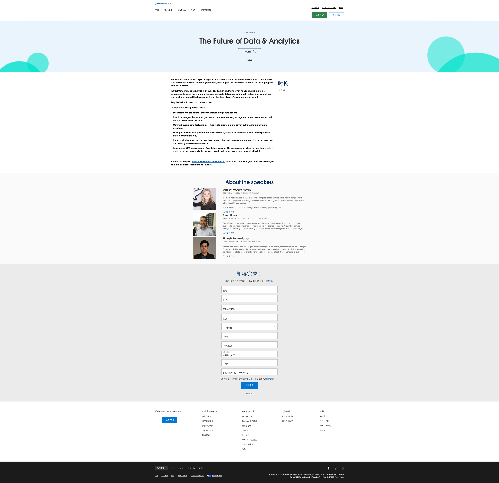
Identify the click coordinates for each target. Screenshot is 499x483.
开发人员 (191, 468)
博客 (181, 468)
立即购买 (336, 15)
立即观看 (246, 51)
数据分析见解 (207, 426)
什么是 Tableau (209, 411)
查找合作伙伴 (287, 416)
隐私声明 (270, 379)
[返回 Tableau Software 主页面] (166, 3)
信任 (174, 468)
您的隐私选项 (217, 476)
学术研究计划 (247, 444)
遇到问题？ (249, 394)
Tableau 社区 (248, 411)
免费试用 (170, 420)
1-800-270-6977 (329, 7)
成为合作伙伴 (287, 421)
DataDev (245, 430)
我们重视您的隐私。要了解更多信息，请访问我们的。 (248, 379)
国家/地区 (226, 352)
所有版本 (323, 430)
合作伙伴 (286, 411)
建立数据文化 (207, 421)
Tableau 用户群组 (249, 421)
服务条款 (165, 476)
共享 (250, 60)
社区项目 (245, 435)
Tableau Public (248, 416)
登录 (341, 7)
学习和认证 (324, 421)
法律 (156, 476)
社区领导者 (246, 426)
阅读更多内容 (228, 212)
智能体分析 (206, 416)
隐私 (172, 476)
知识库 (322, 416)
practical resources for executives (208, 161)
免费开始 (320, 15)
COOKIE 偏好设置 (197, 476)
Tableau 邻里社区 (249, 440)
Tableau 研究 (207, 430)
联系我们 (315, 7)
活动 (244, 449)
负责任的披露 (182, 476)
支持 (322, 411)
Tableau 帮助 (325, 426)
